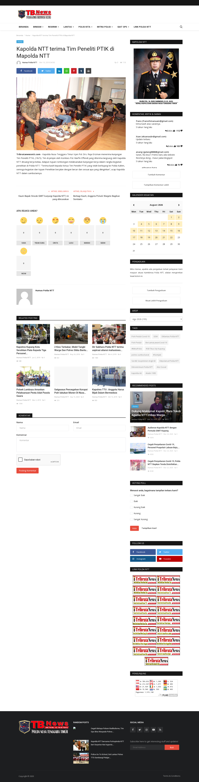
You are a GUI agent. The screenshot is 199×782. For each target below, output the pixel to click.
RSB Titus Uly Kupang (155, 348)
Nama (19, 422)
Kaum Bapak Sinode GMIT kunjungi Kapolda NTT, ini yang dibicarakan (44, 198)
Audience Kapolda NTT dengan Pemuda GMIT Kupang (162, 429)
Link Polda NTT (142, 26)
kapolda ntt (137, 373)
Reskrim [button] (52, 26)
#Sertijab (157, 354)
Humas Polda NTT (29, 62)
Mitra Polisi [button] (104, 26)
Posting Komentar (27, 470)
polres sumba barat (140, 354)
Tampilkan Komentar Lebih (156, 185)
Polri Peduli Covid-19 (140, 336)
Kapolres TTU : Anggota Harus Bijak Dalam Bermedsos (108, 391)
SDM (156, 336)
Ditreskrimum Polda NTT (142, 367)
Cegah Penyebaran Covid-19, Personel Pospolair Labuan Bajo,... (164, 446)
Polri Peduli (136, 342)
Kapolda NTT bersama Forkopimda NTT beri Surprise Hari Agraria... (107, 743)
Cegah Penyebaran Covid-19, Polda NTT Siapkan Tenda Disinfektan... (164, 462)
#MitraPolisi (137, 348)
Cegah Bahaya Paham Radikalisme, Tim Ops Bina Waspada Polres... (107, 730)
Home (27, 35)
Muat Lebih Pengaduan (156, 300)
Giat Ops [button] (122, 26)
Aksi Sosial (161, 367)
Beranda (24, 26)
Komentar (24, 415)
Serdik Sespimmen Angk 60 (143, 361)
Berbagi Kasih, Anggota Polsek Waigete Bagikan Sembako (96, 198)
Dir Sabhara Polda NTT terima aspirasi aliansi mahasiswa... (108, 349)
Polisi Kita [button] (85, 26)
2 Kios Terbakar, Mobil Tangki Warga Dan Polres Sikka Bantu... (71, 349)
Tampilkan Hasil (149, 528)
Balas (170, 130)
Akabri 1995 (151, 373)
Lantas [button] (68, 26)
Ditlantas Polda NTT (170, 336)
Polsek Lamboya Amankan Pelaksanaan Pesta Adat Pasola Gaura (33, 392)
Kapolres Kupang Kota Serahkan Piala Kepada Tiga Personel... (31, 350)
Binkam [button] (37, 26)
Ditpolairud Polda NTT (169, 361)
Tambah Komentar (156, 174)
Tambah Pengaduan (156, 290)
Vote (134, 528)
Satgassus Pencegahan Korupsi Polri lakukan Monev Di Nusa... (71, 391)
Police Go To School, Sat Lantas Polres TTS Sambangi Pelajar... (107, 756)
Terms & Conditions (171, 776)
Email (76, 422)
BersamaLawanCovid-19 (156, 342)
